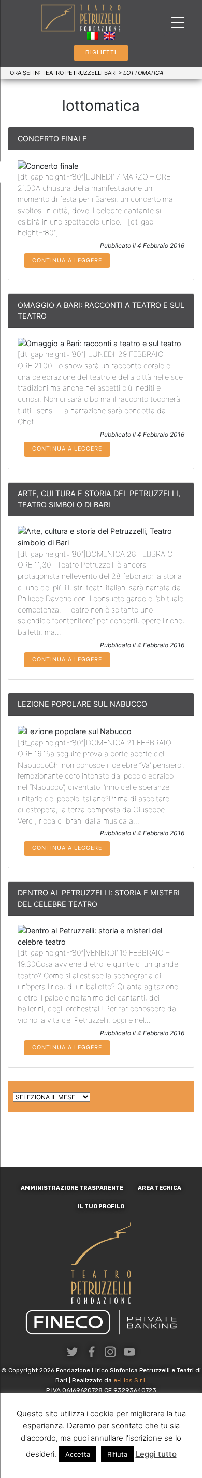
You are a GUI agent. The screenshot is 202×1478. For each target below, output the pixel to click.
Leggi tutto (156, 1454)
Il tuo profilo (101, 1206)
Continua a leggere (67, 260)
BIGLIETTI (101, 52)
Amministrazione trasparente (72, 1188)
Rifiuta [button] (117, 1454)
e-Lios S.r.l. (130, 1380)
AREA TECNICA (159, 1188)
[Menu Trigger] (178, 22)
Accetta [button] (77, 1454)
